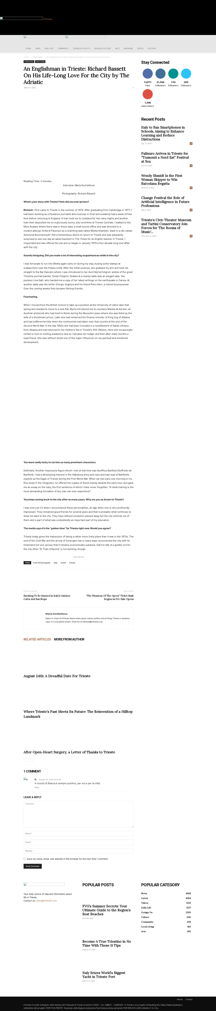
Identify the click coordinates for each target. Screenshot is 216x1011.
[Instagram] (38, 1)
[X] (34, 576)
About (179, 999)
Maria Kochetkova (56, 613)
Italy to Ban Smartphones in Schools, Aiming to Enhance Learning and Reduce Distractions (163, 133)
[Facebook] (36, 1)
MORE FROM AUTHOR (69, 639)
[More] (56, 576)
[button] (188, 39)
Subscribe (148, 90)
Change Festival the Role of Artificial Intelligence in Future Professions (165, 202)
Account (152, 48)
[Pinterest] (41, 576)
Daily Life (49, 48)
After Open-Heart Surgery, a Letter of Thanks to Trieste (69, 752)
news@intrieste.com (46, 900)
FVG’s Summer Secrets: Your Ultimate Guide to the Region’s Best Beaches (106, 910)
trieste (72, 562)
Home (28, 48)
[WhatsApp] (48, 576)
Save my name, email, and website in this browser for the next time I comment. (67, 858)
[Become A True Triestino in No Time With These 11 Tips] (108, 931)
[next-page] (31, 760)
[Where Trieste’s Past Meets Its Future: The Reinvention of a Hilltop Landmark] (79, 693)
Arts (117, 48)
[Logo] (44, 37)
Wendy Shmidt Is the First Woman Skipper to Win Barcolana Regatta (161, 179)
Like (147, 70)
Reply (37, 787)
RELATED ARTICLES (37, 639)
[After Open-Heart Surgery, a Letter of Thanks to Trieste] (79, 733)
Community (63, 48)
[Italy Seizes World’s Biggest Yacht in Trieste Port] (108, 963)
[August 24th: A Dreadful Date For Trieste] (79, 657)
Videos (140, 48)
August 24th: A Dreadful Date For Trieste (57, 676)
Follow (160, 70)
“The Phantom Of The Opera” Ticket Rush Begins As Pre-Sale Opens (110, 597)
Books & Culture (103, 48)
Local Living (40, 61)
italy (55, 562)
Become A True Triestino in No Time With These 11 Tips (106, 943)
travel (63, 562)
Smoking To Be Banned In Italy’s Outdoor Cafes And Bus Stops (47, 597)
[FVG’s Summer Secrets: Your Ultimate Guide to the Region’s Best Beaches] (108, 896)
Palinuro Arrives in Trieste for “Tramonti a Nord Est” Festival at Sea (165, 157)
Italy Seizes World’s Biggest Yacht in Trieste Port (103, 975)
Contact (188, 999)
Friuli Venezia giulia (41, 562)
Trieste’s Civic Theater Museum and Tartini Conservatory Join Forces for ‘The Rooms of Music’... (166, 226)
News (37, 48)
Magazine (128, 48)
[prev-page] (26, 760)
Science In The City (81, 48)
